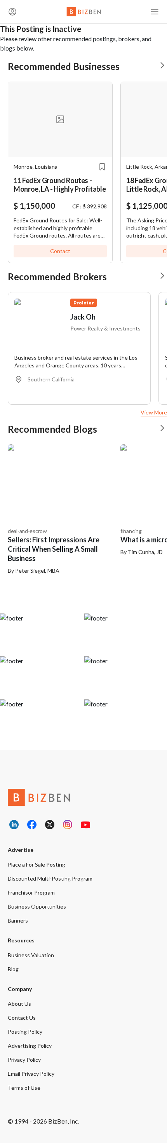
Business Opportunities (37, 906)
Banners (18, 920)
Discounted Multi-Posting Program (50, 878)
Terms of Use (24, 1087)
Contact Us (22, 1017)
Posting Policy (25, 1031)
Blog (13, 969)
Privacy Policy (24, 1059)
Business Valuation (31, 955)
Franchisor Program (31, 892)
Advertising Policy (30, 1045)
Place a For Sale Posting (36, 864)
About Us (19, 1003)
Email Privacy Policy (31, 1073)
